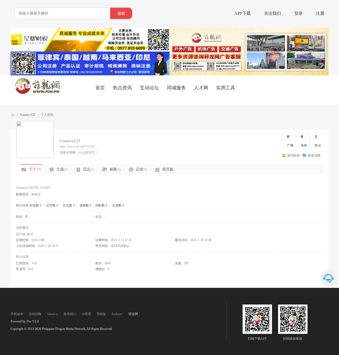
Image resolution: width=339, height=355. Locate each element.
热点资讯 (122, 87)
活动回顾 (35, 314)
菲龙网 (13, 115)
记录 (141, 169)
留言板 (167, 169)
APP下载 (242, 13)
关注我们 (272, 13)
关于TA (35, 169)
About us (52, 314)
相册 (115, 169)
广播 (290, 145)
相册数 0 (85, 205)
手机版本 (17, 314)
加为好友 (293, 155)
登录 (298, 13)
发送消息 (314, 155)
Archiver (116, 314)
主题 (62, 169)
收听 (304, 145)
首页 (100, 87)
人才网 (201, 87)
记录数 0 (52, 205)
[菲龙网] (37, 93)
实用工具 (225, 87)
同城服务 (176, 87)
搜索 (121, 14)
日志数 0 (69, 205)
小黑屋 (86, 314)
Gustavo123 (27, 115)
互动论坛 (149, 87)
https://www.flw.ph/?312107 (77, 146)
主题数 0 (118, 205)
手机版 (101, 314)
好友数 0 (35, 205)
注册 (320, 13)
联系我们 (70, 314)
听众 (318, 145)
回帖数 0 (101, 205)
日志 (88, 169)
